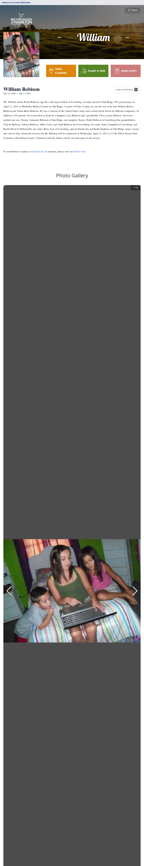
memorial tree (37, 151)
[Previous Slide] (9, 590)
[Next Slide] (135, 590)
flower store (80, 151)
